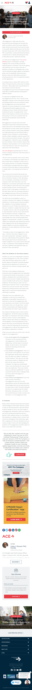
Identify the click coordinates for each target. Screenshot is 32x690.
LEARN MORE (20, 454)
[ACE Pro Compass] (16, 469)
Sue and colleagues (7, 150)
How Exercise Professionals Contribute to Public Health (16, 622)
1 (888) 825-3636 (16, 667)
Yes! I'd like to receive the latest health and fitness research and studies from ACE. (15, 590)
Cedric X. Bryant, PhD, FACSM (16, 36)
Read (15, 562)
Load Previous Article (15, 633)
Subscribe (15, 596)
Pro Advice (16, 13)
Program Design (16, 616)
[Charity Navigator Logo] (11, 676)
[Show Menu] (2, 2)
